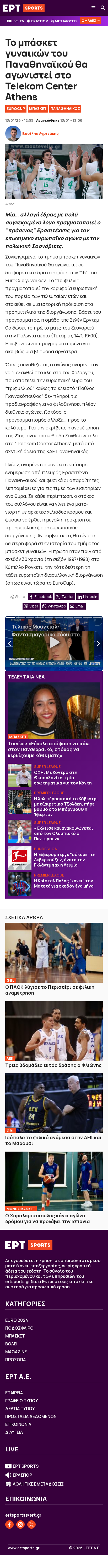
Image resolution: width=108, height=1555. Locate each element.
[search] (103, 8)
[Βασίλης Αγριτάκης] (13, 133)
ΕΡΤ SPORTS (26, 1466)
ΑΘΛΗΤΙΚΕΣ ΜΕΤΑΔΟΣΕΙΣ (38, 1484)
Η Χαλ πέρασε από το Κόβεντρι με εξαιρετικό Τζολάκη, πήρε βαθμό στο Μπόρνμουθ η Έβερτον (66, 806)
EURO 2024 (16, 1320)
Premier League (49, 792)
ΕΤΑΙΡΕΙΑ (14, 1393)
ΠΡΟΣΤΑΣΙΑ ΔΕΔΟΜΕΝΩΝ (31, 1416)
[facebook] (9, 1524)
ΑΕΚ (10, 1058)
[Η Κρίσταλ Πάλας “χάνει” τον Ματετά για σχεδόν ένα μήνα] (19, 884)
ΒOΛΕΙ (11, 1344)
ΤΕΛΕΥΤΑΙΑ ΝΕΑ (26, 676)
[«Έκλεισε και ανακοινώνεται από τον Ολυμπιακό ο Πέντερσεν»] (19, 831)
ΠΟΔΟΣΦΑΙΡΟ (19, 1328)
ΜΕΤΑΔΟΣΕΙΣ (66, 21)
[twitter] (31, 1524)
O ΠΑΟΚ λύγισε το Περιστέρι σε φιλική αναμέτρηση (49, 990)
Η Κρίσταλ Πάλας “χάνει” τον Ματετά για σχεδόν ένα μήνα (64, 883)
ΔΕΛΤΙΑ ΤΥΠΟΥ (20, 1408)
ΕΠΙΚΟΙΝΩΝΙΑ (18, 1424)
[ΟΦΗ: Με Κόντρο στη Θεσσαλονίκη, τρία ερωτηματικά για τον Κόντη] (19, 775)
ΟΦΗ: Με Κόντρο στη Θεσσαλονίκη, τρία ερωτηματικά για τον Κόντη (63, 777)
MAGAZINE (16, 1352)
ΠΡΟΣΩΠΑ (15, 1359)
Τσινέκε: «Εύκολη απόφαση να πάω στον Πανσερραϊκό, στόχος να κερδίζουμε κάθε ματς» (49, 749)
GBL (10, 980)
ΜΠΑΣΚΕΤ (38, 108)
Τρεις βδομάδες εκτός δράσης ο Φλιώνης (53, 1065)
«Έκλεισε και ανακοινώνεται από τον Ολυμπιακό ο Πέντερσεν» (63, 833)
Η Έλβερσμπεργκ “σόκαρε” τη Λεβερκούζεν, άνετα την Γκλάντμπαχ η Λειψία (64, 860)
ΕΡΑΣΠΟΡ (39, 21)
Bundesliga (45, 848)
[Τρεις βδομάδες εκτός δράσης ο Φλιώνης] (54, 1031)
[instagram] (20, 1524)
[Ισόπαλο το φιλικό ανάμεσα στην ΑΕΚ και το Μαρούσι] (54, 1103)
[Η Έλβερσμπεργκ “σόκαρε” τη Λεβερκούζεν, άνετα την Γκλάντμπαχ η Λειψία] (19, 858)
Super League (47, 766)
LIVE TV (17, 21)
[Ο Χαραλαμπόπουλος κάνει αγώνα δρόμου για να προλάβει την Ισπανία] (54, 1181)
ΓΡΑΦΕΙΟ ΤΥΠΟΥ (21, 1401)
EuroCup (16, 108)
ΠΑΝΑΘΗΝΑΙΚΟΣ (65, 108)
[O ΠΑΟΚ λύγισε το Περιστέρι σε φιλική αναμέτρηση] (54, 952)
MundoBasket (21, 1208)
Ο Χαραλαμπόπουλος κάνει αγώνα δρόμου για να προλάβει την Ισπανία (47, 1218)
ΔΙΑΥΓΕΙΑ (14, 1432)
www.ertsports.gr (24, 1548)
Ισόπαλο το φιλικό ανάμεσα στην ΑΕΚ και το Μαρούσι (53, 1140)
